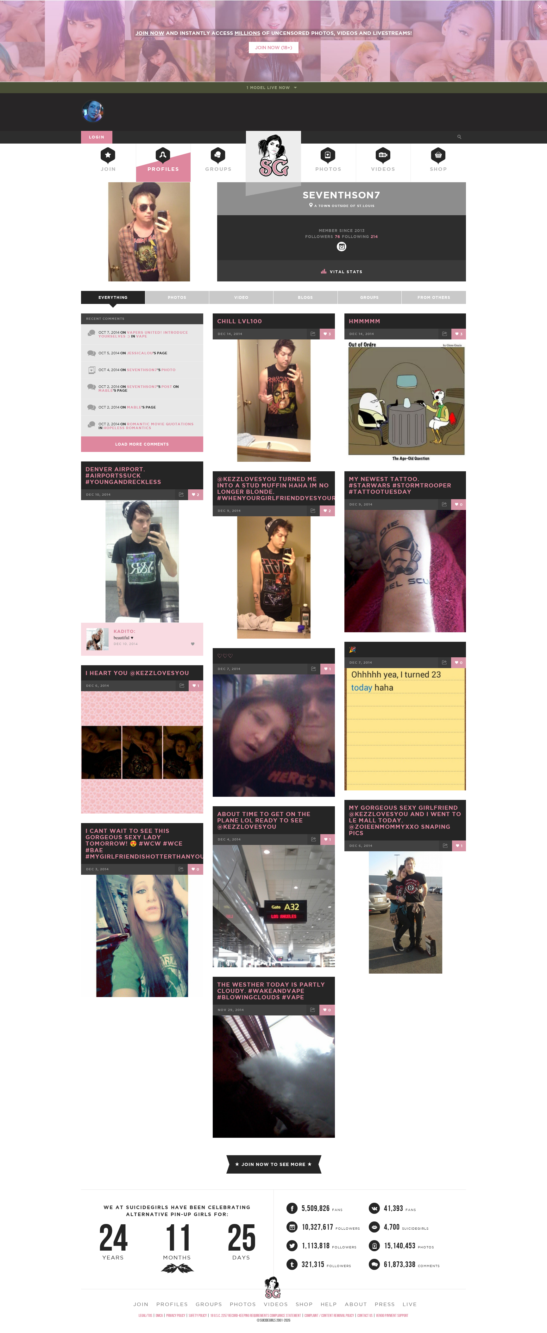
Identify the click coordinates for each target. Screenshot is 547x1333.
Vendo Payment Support (392, 1315)
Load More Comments (142, 444)
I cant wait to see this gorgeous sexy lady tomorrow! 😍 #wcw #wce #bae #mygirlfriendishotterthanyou (145, 843)
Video (241, 297)
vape (141, 336)
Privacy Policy (175, 1315)
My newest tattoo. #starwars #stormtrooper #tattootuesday (400, 485)
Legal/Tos (145, 1315)
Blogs (305, 297)
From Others (434, 297)
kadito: (124, 631)
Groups (218, 169)
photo (168, 370)
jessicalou (140, 353)
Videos (383, 169)
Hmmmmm (364, 321)
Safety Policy (198, 1315)
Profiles (163, 169)
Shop (438, 169)
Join (108, 169)
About (356, 1304)
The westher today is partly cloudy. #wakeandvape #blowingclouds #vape (271, 990)
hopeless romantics (127, 428)
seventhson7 (341, 195)
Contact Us (365, 1315)
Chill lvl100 (239, 321)
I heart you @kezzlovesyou (137, 673)
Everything (113, 297)
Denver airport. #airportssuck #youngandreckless (123, 475)
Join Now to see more (273, 1164)
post (166, 387)
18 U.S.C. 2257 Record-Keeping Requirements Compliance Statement (255, 1315)
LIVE (410, 1304)
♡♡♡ (225, 656)
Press (385, 1304)
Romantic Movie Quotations (160, 424)
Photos (328, 169)
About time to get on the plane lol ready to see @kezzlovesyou (264, 820)
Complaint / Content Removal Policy (329, 1315)
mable (105, 390)
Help (329, 1304)
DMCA (159, 1315)
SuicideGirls (273, 137)
